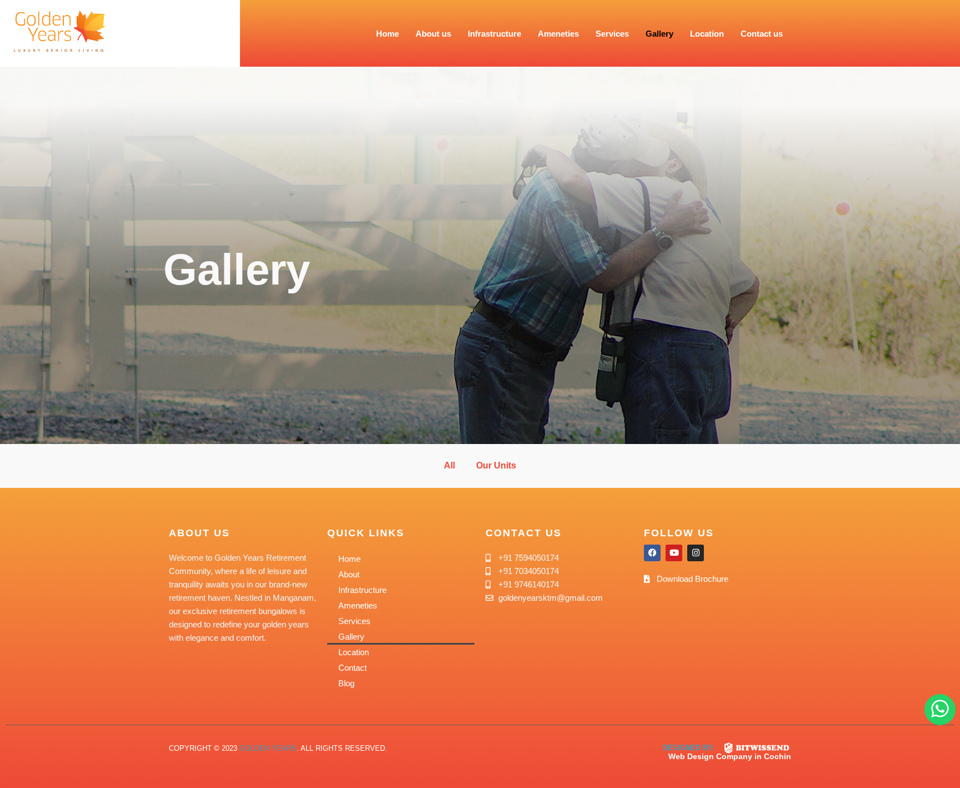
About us (433, 33)
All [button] (449, 465)
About (348, 574)
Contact (352, 667)
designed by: (688, 748)
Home (387, 33)
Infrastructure (494, 33)
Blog (346, 683)
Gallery (659, 33)
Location (707, 33)
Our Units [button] (496, 465)
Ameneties (558, 33)
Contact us (762, 33)
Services (612, 33)
